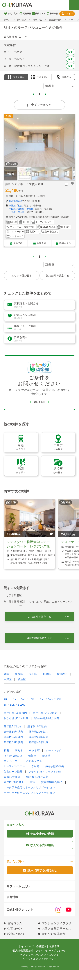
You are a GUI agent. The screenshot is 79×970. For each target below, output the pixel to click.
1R (5, 699)
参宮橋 (30, 209)
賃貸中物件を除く (52, 782)
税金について (16, 933)
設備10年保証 (12, 776)
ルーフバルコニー (14, 766)
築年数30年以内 (39, 736)
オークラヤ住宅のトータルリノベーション (29, 787)
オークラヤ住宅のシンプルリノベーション (29, 792)
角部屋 (32, 755)
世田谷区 (62, 674)
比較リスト (40, 13)
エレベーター (12, 761)
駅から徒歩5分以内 (15, 712)
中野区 (8, 679)
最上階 (46, 755)
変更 (70, 52)
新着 (6, 750)
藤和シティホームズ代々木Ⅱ (24, 184)
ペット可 (34, 750)
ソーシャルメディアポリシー (39, 958)
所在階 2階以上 (13, 755)
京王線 (12, 205)
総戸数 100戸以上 (37, 776)
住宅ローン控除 (13, 771)
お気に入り (13, 13)
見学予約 (17, 243)
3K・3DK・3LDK (14, 704)
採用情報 (54, 946)
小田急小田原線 (16, 209)
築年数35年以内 (13, 742)
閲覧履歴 (27, 13)
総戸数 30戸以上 (14, 782)
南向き (19, 750)
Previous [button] (5, 140)
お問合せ (41, 243)
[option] (39, 140)
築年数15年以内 (13, 731)
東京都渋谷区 (15, 201)
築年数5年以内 (12, 726)
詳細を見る (65, 243)
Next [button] (73, 140)
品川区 (33, 674)
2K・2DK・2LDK (50, 699)
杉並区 (22, 679)
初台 (20, 205)
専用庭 (35, 766)
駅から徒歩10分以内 (45, 712)
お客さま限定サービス (56, 928)
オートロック (54, 750)
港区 (6, 674)
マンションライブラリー (58, 923)
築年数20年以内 (39, 731)
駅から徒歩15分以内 (16, 718)
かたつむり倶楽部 (53, 933)
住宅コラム (14, 923)
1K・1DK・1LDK (23, 699)
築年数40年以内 (39, 742)
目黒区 (47, 674)
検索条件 (54, 13)
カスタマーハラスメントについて (39, 954)
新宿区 (19, 674)
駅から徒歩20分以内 (46, 718)
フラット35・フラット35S (44, 771)
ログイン (68, 14)
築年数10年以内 (37, 726)
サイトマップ (26, 946)
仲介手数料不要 (54, 766)
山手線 (12, 212)
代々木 (21, 212)
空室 (32, 782)
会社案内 (41, 946)
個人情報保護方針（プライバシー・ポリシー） (39, 950)
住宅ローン (14, 928)
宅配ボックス (34, 761)
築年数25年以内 (13, 736)
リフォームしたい (18, 886)
